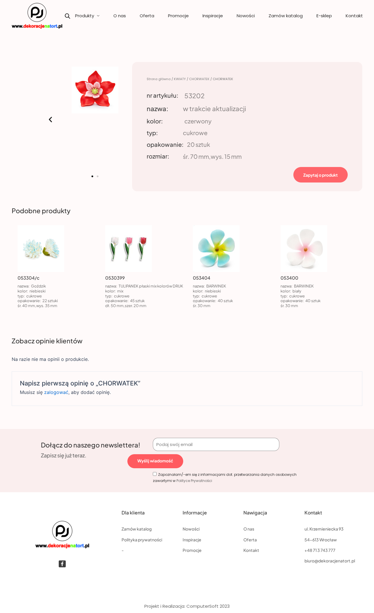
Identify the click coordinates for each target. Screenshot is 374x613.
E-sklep (324, 16)
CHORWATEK (199, 79)
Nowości (246, 16)
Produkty (84, 16)
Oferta (147, 16)
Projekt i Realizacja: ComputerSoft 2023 (187, 606)
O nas (119, 16)
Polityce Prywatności (194, 480)
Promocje (178, 16)
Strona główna (159, 79)
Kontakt (354, 16)
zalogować (56, 392)
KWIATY (180, 79)
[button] (50, 119)
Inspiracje (212, 16)
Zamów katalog (286, 16)
